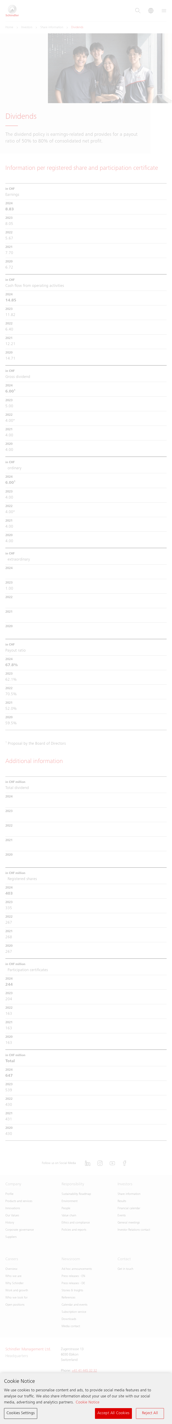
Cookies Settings (20, 1413)
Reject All (150, 1413)
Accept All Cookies (113, 1413)
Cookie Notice (87, 1403)
